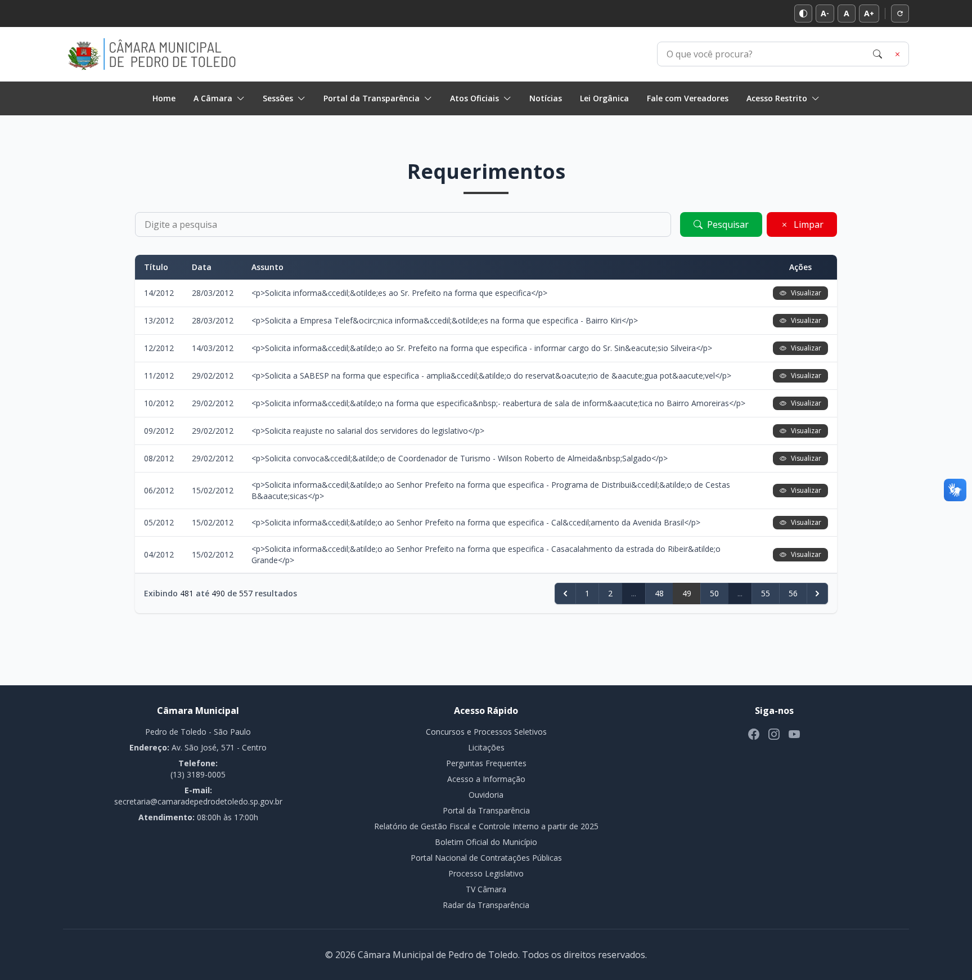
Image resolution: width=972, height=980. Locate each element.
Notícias (545, 98)
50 (714, 593)
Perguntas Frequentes (486, 763)
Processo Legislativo (486, 873)
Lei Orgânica (604, 98)
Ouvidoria (486, 794)
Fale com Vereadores (687, 98)
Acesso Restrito (776, 98)
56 (793, 593)
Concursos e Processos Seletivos (486, 731)
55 (765, 593)
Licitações (486, 747)
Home (164, 98)
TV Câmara (486, 889)
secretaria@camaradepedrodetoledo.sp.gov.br (198, 801)
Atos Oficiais (474, 98)
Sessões (278, 98)
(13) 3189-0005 (198, 774)
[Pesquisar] (877, 54)
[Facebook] (753, 734)
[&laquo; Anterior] (565, 593)
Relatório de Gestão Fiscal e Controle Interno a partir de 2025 (486, 826)
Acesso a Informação (486, 779)
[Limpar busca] (898, 54)
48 (659, 593)
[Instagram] (774, 734)
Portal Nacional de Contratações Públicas (486, 857)
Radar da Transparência (486, 905)
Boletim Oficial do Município (486, 842)
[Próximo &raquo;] (817, 593)
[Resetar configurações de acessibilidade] (900, 14)
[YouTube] (794, 734)
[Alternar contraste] (803, 14)
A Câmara (213, 98)
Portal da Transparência (371, 98)
